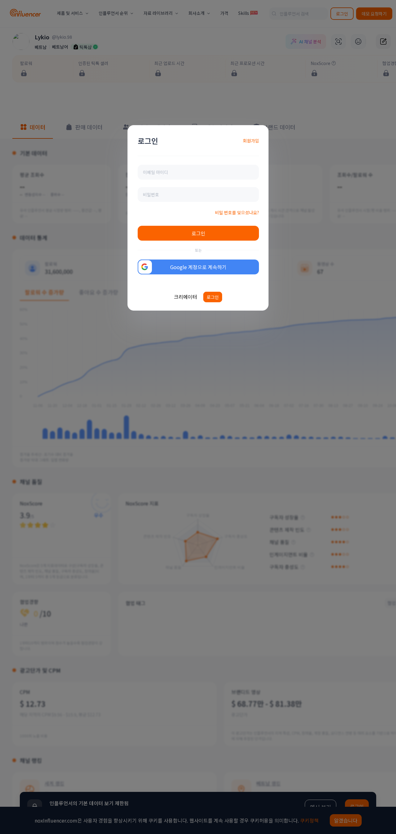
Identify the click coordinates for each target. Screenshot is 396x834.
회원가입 (251, 141)
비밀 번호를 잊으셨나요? (237, 212)
